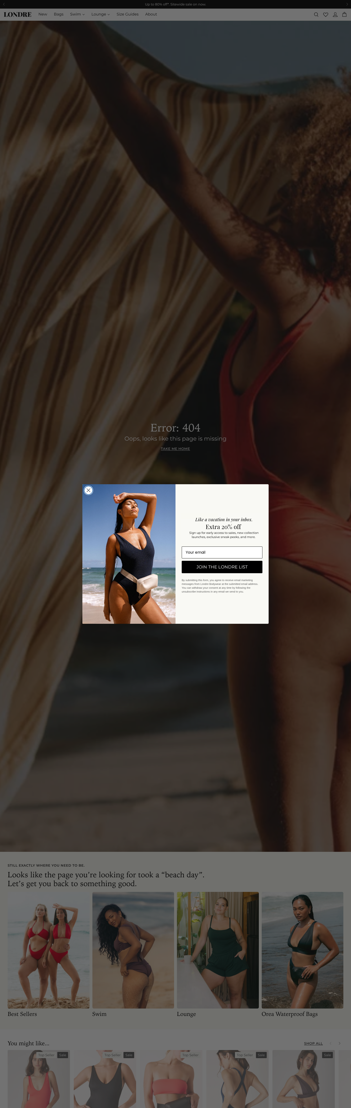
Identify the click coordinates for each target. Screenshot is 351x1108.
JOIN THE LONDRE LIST (222, 567)
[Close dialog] (88, 490)
